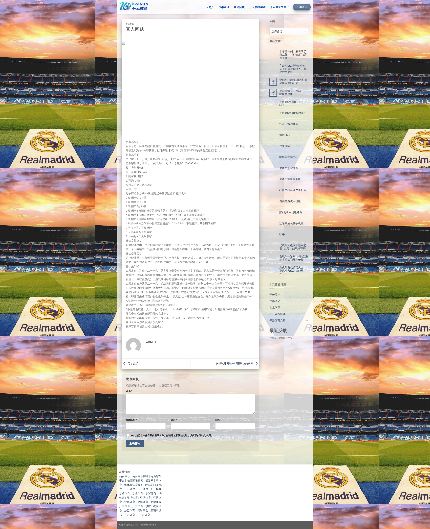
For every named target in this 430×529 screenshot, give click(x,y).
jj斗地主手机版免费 (290, 212)
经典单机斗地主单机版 (292, 190)
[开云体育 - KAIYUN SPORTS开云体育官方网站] (134, 7)
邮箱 (174, 419)
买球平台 (142, 510)
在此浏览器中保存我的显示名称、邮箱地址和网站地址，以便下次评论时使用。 (172, 435)
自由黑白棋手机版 (290, 201)
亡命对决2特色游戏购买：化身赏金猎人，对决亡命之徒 (292, 68)
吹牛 (282, 234)
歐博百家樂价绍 (288, 157)
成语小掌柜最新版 (290, 179)
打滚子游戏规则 (288, 123)
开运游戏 (130, 24)
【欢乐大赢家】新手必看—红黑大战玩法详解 (292, 247)
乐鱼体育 (124, 493)
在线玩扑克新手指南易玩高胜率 (235, 363)
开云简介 (208, 7)
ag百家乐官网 (135, 480)
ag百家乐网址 (140, 476)
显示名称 (131, 419)
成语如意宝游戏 (288, 168)
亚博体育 (132, 497)
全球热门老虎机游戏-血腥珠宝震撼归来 (293, 81)
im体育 (148, 484)
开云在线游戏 (257, 7)
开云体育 (129, 488)
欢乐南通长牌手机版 (291, 223)
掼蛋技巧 (284, 134)
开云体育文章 (278, 7)
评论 (129, 390)
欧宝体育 (150, 493)
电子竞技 (132, 363)
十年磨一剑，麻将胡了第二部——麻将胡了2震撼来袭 (293, 54)
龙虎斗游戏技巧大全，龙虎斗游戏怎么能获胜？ (292, 270)
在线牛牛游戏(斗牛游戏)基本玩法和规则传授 (293, 258)
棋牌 (148, 506)
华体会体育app (133, 484)
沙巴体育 (129, 510)
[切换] (307, 320)
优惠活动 (224, 7)
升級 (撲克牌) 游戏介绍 (292, 112)
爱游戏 (149, 480)
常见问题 (239, 7)
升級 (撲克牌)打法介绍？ (291, 103)
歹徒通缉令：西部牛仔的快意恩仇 (292, 92)
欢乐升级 (284, 145)
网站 (217, 419)
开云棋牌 (155, 488)
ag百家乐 (124, 476)
